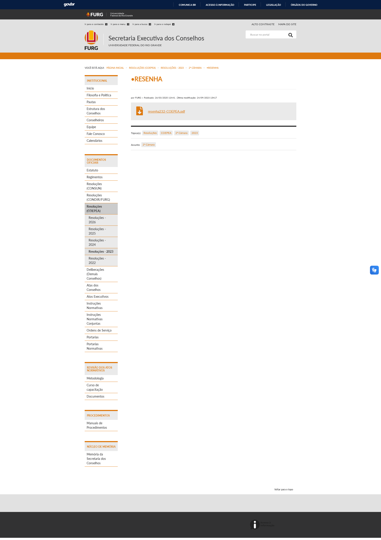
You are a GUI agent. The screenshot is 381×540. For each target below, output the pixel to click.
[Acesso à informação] (263, 524)
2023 (195, 133)
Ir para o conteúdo (96, 24)
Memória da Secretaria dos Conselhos (96, 458)
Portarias (93, 337)
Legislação (273, 4)
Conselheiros (95, 120)
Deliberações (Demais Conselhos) (95, 274)
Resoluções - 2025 (97, 231)
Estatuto (92, 170)
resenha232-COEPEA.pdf (166, 111)
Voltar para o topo (283, 489)
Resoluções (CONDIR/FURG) (98, 197)
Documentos (95, 396)
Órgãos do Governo (304, 4)
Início (90, 88)
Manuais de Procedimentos (97, 425)
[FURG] (94, 32)
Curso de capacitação (95, 387)
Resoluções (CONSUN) (94, 186)
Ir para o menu (120, 24)
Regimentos (95, 177)
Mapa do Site (287, 24)
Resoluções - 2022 (97, 260)
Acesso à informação (220, 4)
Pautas (91, 102)
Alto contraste (263, 24)
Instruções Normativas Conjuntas (95, 319)
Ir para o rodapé (164, 24)
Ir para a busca (142, 24)
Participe (250, 4)
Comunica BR (187, 4)
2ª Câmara (181, 133)
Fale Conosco (96, 134)
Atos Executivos (97, 296)
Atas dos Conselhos (94, 287)
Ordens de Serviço (99, 330)
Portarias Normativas (95, 346)
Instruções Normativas (95, 305)
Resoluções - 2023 (101, 251)
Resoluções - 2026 (97, 220)
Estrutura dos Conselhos (96, 111)
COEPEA (166, 133)
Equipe (91, 127)
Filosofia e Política (99, 95)
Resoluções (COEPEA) (94, 209)
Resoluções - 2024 (97, 242)
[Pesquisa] (289, 34)
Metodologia (95, 378)
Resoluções (150, 133)
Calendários (94, 140)
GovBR (69, 4)
